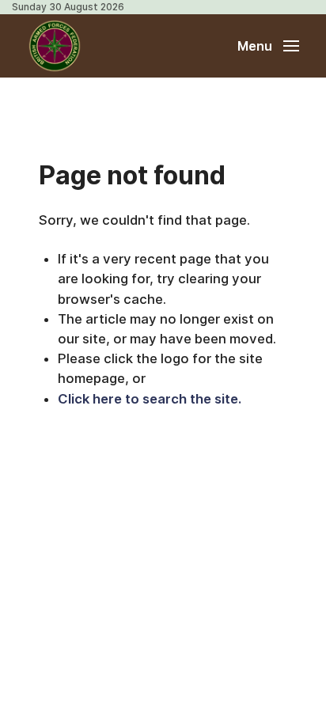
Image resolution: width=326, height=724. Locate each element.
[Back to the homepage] (54, 46)
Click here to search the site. (149, 399)
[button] (268, 46)
